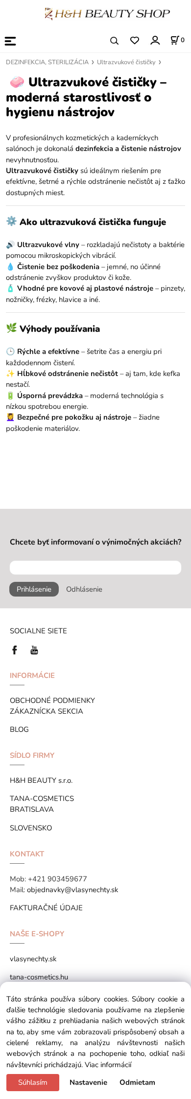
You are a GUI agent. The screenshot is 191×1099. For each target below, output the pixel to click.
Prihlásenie (34, 589)
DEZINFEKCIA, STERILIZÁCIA (47, 62)
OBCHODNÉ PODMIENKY (52, 700)
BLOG (19, 729)
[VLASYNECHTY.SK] (17, 649)
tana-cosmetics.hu (39, 977)
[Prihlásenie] (154, 40)
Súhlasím (33, 1082)
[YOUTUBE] (34, 649)
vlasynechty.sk (33, 959)
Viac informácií (108, 1065)
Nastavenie (88, 1082)
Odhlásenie (84, 589)
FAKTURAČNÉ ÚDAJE (46, 908)
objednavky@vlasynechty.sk (72, 890)
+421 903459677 (57, 879)
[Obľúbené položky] (134, 41)
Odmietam (137, 1082)
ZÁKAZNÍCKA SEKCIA (48, 711)
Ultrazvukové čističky (126, 62)
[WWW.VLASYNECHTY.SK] (107, 13)
